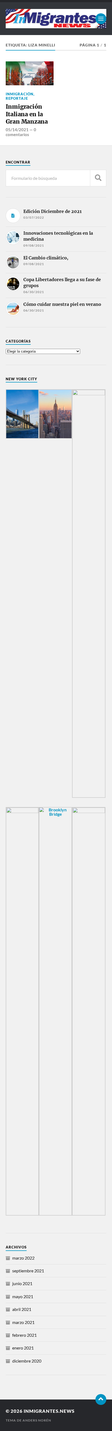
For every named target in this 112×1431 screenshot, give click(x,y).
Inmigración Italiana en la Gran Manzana (27, 114)
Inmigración (19, 94)
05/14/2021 (17, 129)
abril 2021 (21, 1309)
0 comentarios (21, 132)
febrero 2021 (24, 1335)
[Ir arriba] (100, 1399)
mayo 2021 (22, 1296)
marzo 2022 (23, 1257)
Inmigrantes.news (49, 1411)
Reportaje (17, 98)
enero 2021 (23, 1347)
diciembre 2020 (26, 1360)
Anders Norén (37, 1420)
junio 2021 (22, 1283)
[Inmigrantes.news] (56, 18)
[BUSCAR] (98, 178)
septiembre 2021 (28, 1270)
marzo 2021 (23, 1322)
